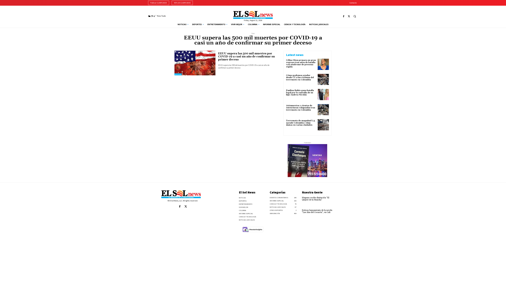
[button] (355, 16)
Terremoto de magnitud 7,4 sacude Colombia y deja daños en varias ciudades (300, 122)
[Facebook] (344, 17)
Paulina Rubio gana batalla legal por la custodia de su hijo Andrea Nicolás (300, 92)
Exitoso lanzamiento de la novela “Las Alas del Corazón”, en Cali (317, 211)
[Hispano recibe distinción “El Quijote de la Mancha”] (340, 200)
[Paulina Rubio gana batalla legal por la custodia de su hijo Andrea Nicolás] (323, 94)
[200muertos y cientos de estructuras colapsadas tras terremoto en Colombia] (323, 109)
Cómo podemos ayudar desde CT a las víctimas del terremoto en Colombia (300, 77)
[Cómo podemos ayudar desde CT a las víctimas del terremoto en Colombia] (323, 79)
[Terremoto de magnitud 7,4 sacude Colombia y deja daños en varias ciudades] (323, 124)
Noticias (178, 74)
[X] (349, 17)
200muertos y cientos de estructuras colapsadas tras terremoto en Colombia (300, 107)
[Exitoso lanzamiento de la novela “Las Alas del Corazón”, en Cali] (340, 213)
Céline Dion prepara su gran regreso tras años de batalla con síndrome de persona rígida (301, 63)
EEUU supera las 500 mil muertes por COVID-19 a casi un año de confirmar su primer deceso (246, 56)
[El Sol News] (253, 15)
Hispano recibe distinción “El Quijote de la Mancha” (315, 198)
